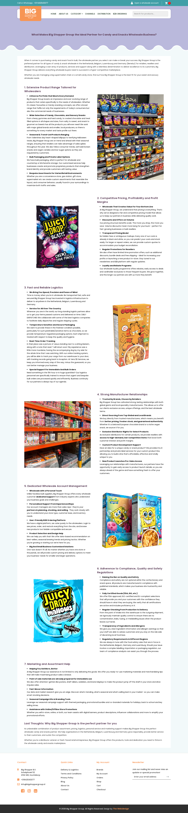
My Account (102, 773)
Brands (100, 769)
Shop (99, 781)
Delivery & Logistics (70, 769)
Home (53, 13)
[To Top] (184, 809)
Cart (99, 785)
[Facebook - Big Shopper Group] (22, 791)
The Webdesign (121, 808)
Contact (65, 789)
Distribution (104, 13)
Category (76, 13)
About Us (63, 13)
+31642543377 (28, 779)
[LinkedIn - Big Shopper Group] (35, 791)
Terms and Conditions (71, 773)
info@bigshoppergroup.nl (33, 784)
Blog (63, 781)
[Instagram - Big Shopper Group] (29, 791)
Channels (90, 13)
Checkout (101, 789)
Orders (100, 777)
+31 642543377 (41, 3)
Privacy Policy (67, 777)
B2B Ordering (120, 13)
